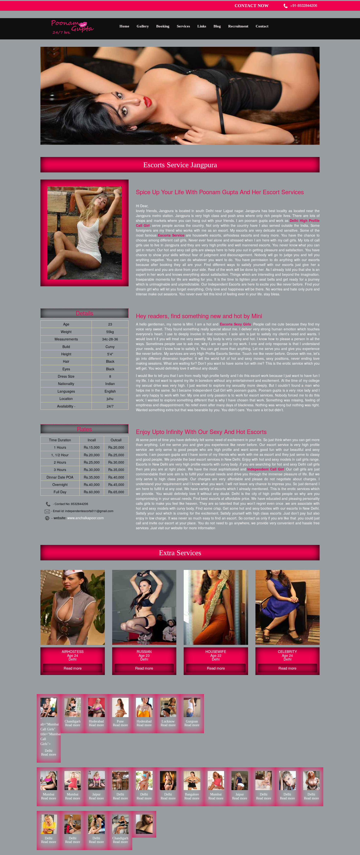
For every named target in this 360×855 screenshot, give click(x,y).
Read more (48, 754)
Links (201, 26)
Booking (162, 26)
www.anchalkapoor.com (85, 517)
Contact (262, 26)
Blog (217, 26)
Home (124, 26)
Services (183, 26)
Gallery (143, 26)
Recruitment (238, 26)
